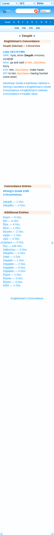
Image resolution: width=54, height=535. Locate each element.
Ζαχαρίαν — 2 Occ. (14, 263)
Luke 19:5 (9, 51)
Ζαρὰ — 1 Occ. (12, 256)
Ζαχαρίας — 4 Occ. (14, 267)
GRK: (6, 55)
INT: (5, 73)
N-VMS (20, 51)
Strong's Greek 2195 (16, 191)
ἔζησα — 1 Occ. (12, 274)
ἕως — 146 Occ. (13, 245)
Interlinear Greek (13, 83)
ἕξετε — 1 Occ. (12, 228)
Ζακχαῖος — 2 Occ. (14, 205)
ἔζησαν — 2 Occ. (13, 278)
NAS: (6, 62)
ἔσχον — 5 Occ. (12, 217)
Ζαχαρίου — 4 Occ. (14, 271)
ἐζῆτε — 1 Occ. (12, 285)
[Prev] (4, 249)
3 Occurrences (12, 194)
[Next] (50, 249)
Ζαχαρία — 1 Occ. (14, 260)
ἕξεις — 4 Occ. (12, 224)
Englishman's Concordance (27, 298)
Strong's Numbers (13, 86)
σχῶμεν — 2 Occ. (13, 242)
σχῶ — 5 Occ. (11, 238)
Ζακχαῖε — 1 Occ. (13, 201)
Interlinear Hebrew (37, 83)
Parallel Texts (29, 93)
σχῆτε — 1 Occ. (12, 235)
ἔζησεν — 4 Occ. (13, 281)
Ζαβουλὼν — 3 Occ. (15, 249)
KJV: (6, 69)
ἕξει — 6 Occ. (11, 220)
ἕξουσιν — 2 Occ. (13, 231)
